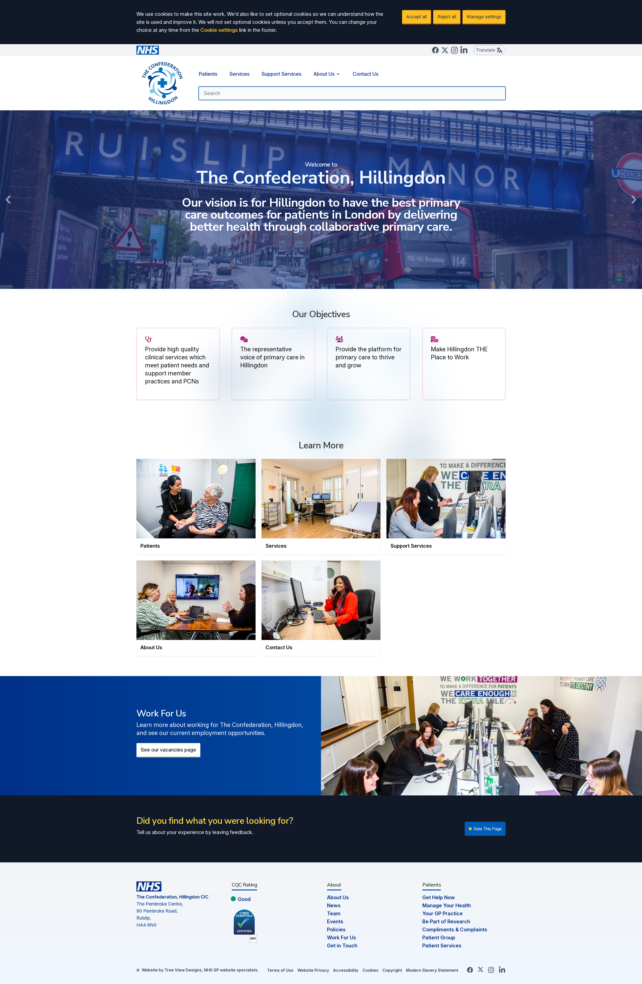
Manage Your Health (446, 906)
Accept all (416, 16)
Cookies (370, 970)
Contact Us (365, 74)
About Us (324, 74)
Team (334, 914)
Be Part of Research (446, 922)
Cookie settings (219, 30)
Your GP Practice (442, 914)
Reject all (446, 16)
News (334, 906)
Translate (485, 50)
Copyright (392, 970)
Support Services (281, 74)
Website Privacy (313, 970)
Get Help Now (438, 897)
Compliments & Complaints (454, 930)
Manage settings (484, 16)
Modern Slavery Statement (432, 970)
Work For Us (341, 938)
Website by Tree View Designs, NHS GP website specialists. (200, 969)
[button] (8, 200)
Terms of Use (280, 970)
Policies (336, 930)
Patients (208, 74)
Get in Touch (342, 946)
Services (239, 74)
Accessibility (345, 970)
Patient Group (438, 938)
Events (335, 922)
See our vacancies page (168, 750)
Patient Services (441, 946)
